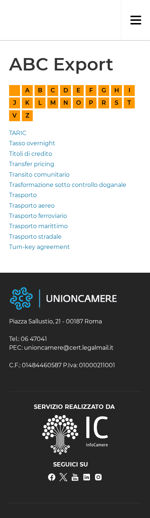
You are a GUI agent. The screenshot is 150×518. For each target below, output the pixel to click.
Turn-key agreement (39, 246)
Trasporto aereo (32, 205)
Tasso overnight (32, 143)
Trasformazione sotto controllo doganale (67, 184)
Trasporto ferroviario (38, 215)
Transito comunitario (39, 174)
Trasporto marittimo (38, 226)
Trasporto (23, 195)
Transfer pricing (31, 164)
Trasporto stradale (35, 236)
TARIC (18, 133)
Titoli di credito (30, 153)
